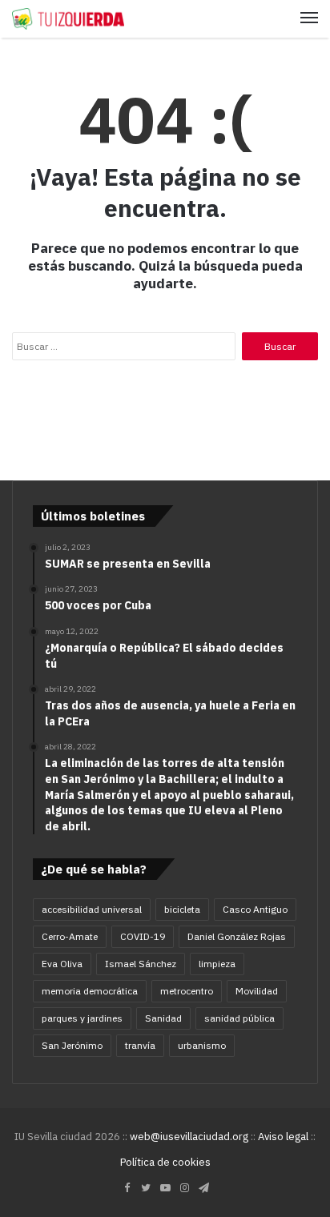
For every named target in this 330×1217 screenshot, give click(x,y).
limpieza (217, 964)
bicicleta (182, 909)
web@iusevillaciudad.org (189, 1136)
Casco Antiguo (255, 909)
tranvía (140, 1045)
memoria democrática (90, 991)
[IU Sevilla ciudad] (68, 19)
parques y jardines (82, 1018)
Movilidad (256, 991)
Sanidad (163, 1018)
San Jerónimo (72, 1045)
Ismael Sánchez (140, 964)
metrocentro (186, 991)
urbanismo (202, 1045)
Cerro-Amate (70, 936)
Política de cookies (165, 1162)
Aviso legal (283, 1136)
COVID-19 (142, 936)
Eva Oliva (62, 964)
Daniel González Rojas (236, 936)
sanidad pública (239, 1018)
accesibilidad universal (92, 909)
